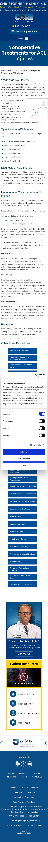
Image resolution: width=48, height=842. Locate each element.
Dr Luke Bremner (34, 825)
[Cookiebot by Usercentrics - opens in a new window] (35, 375)
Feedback (35, 787)
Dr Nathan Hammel (14, 825)
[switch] (42, 421)
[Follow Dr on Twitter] (23, 763)
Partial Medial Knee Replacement (22, 501)
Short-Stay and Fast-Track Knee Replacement (22, 471)
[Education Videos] (24, 677)
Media (24, 777)
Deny (24, 465)
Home (3, 71)
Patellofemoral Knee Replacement (23, 494)
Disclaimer (13, 787)
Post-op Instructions (28, 713)
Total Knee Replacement (19, 351)
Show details (35, 445)
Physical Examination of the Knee (22, 554)
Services (10, 71)
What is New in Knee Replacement (23, 486)
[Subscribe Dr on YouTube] (29, 763)
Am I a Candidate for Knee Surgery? (20, 576)
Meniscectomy (15, 516)
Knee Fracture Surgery (18, 539)
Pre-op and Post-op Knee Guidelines (19, 569)
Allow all (24, 452)
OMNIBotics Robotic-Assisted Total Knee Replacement (21, 358)
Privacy (25, 787)
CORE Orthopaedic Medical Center (24, 816)
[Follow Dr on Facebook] (17, 763)
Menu (20, 38)
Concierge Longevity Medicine (24, 820)
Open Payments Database (24, 802)
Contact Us (37, 777)
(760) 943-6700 (22, 25)
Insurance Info (25, 722)
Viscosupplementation (18, 524)
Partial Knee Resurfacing (19, 546)
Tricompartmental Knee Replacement (19, 478)
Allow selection (24, 459)
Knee (17, 71)
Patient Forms (25, 703)
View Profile (24, 654)
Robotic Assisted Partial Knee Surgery (21, 366)
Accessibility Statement (24, 797)
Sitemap (31, 792)
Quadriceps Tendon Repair (20, 509)
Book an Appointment (26, 31)
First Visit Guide (26, 694)
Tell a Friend (18, 792)
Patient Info (11, 777)
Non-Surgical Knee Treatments (21, 584)
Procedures (24, 71)
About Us (23, 773)
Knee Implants (15, 561)
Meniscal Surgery (16, 531)
